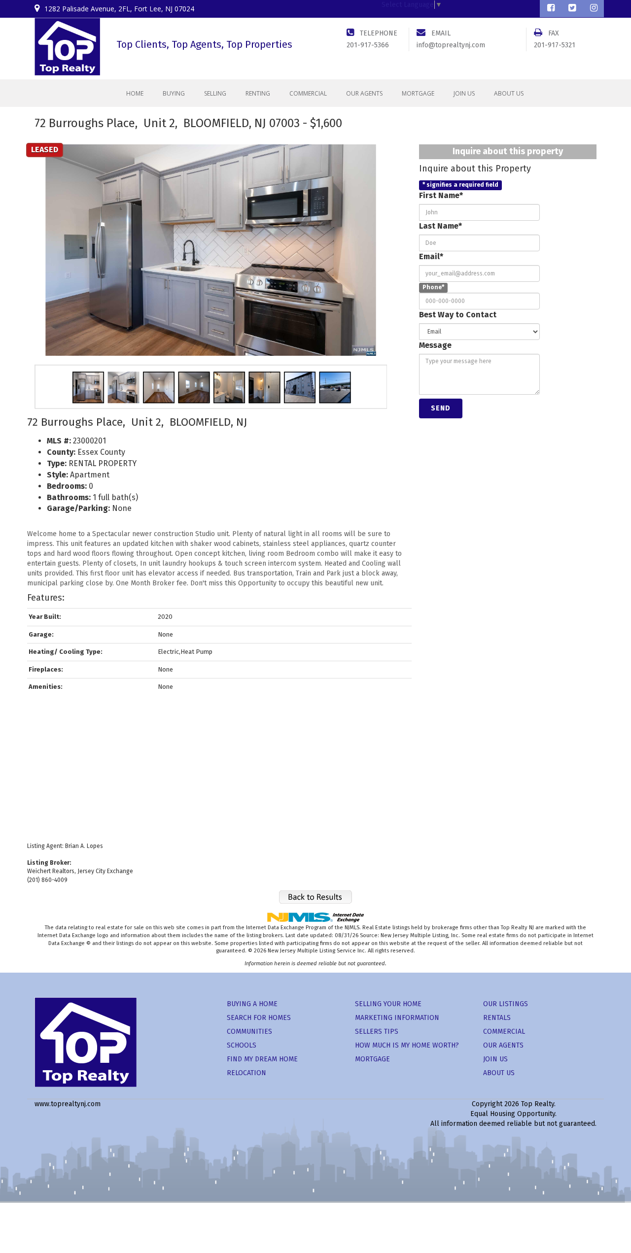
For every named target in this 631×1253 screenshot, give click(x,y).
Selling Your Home (388, 1004)
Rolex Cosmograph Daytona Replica (101, 1133)
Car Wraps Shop (462, 1143)
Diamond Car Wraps (293, 1143)
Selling (215, 93)
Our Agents (364, 93)
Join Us (464, 93)
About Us (509, 93)
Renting (257, 93)
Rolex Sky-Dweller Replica (458, 1133)
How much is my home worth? (407, 1045)
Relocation (246, 1073)
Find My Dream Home (262, 1059)
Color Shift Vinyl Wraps (539, 1133)
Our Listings (505, 1004)
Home (134, 93)
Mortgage (418, 93)
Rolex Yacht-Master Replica (371, 1133)
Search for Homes (259, 1018)
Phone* (433, 287)
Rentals (497, 1018)
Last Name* (440, 226)
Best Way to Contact (457, 314)
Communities (249, 1031)
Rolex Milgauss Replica (197, 1133)
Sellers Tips (376, 1031)
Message (435, 345)
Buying (174, 93)
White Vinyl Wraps (354, 1143)
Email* (431, 256)
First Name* (441, 195)
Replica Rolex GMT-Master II (281, 1133)
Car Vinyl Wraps (410, 1143)
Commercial (308, 93)
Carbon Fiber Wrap (230, 1143)
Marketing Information (397, 1018)
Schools (241, 1045)
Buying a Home (252, 1004)
